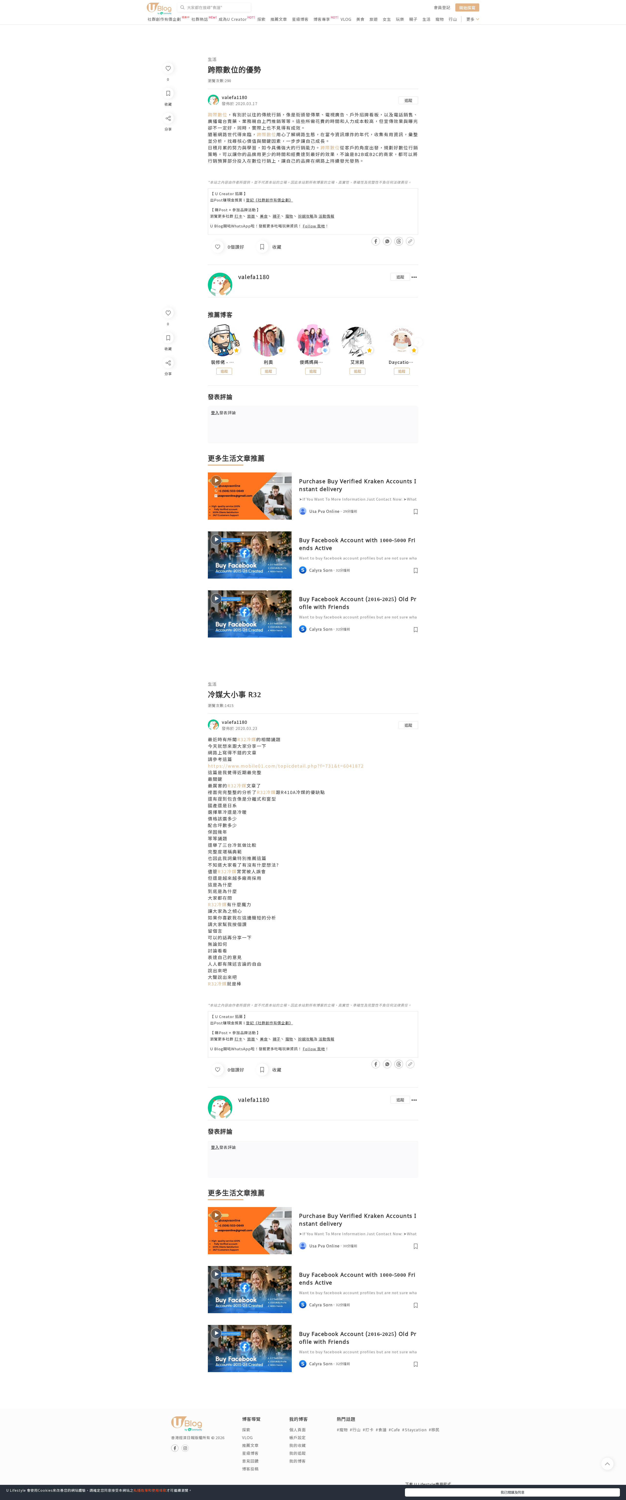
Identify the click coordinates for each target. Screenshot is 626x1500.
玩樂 (400, 19)
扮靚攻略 (306, 216)
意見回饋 (250, 1461)
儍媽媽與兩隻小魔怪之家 (313, 362)
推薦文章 (278, 19)
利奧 (268, 362)
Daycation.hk (402, 362)
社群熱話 (199, 19)
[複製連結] (167, 417)
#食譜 (381, 1430)
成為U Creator (233, 19)
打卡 (238, 216)
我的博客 (297, 1461)
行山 (453, 19)
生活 (426, 19)
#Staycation (414, 1430)
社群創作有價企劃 (164, 19)
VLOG (346, 19)
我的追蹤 (297, 1453)
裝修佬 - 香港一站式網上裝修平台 (224, 362)
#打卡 (368, 1430)
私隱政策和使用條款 (150, 1490)
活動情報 (326, 216)
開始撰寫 (467, 7)
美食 (360, 19)
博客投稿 (250, 1469)
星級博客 (300, 19)
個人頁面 (297, 1430)
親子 (413, 19)
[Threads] (167, 403)
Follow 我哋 (314, 225)
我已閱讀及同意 (513, 1492)
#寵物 (342, 1430)
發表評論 (223, 412)
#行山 (355, 1430)
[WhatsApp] (167, 389)
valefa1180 (234, 97)
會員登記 (442, 7)
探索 (261, 19)
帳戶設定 (297, 1437)
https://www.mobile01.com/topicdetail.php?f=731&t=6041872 (286, 765)
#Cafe (394, 1430)
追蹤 (408, 100)
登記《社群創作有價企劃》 (269, 199)
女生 (387, 19)
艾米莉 (357, 362)
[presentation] (207, 342)
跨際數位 (217, 114)
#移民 (434, 1430)
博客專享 (321, 19)
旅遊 (373, 19)
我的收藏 (297, 1445)
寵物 (440, 19)
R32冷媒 (246, 739)
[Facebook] (167, 375)
